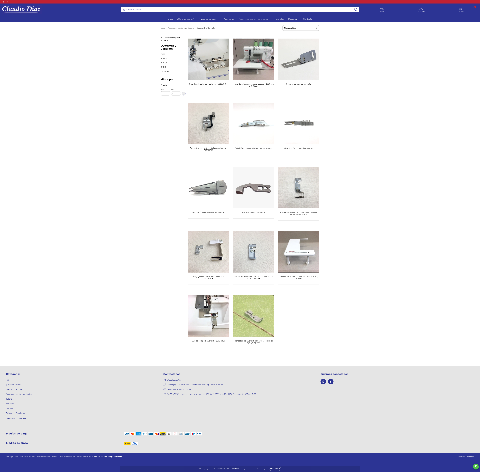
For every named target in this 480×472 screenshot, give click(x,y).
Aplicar (184, 93)
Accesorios (229, 19)
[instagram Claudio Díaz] (4, 2)
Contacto (307, 19)
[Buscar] (356, 10)
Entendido (275, 469)
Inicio (170, 19)
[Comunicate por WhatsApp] (476, 466)
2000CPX (165, 71)
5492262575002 (173, 380)
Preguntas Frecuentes (16, 418)
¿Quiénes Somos (13, 385)
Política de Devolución (16, 413)
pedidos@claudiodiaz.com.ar (179, 389)
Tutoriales (279, 19)
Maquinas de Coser (14, 389)
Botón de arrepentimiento (110, 457)
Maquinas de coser (208, 19)
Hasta (173, 89)
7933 (163, 54)
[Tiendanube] (466, 457)
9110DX (164, 63)
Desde (163, 89)
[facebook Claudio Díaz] (7, 2)
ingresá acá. (92, 457)
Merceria (293, 19)
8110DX (164, 58)
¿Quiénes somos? (186, 19)
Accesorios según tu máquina (253, 19)
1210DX (164, 67)
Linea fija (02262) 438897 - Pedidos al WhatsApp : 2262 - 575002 (195, 385)
